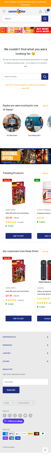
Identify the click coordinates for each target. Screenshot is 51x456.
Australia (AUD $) (23, 403)
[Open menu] (4, 11)
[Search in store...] (44, 76)
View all (45, 106)
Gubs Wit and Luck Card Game (17, 213)
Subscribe (11, 390)
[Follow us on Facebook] (5, 415)
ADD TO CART (18, 236)
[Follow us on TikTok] (30, 415)
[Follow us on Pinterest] (20, 415)
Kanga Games (10, 210)
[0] (46, 11)
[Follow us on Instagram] (15, 415)
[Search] (44, 19)
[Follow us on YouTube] (25, 415)
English (6, 403)
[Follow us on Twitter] (10, 415)
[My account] (40, 11)
